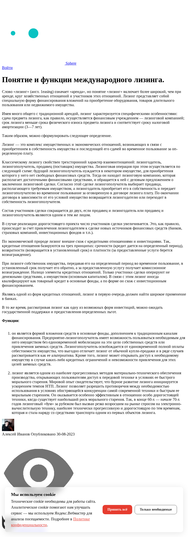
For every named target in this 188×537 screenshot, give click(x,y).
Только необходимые (156, 509)
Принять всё (117, 509)
